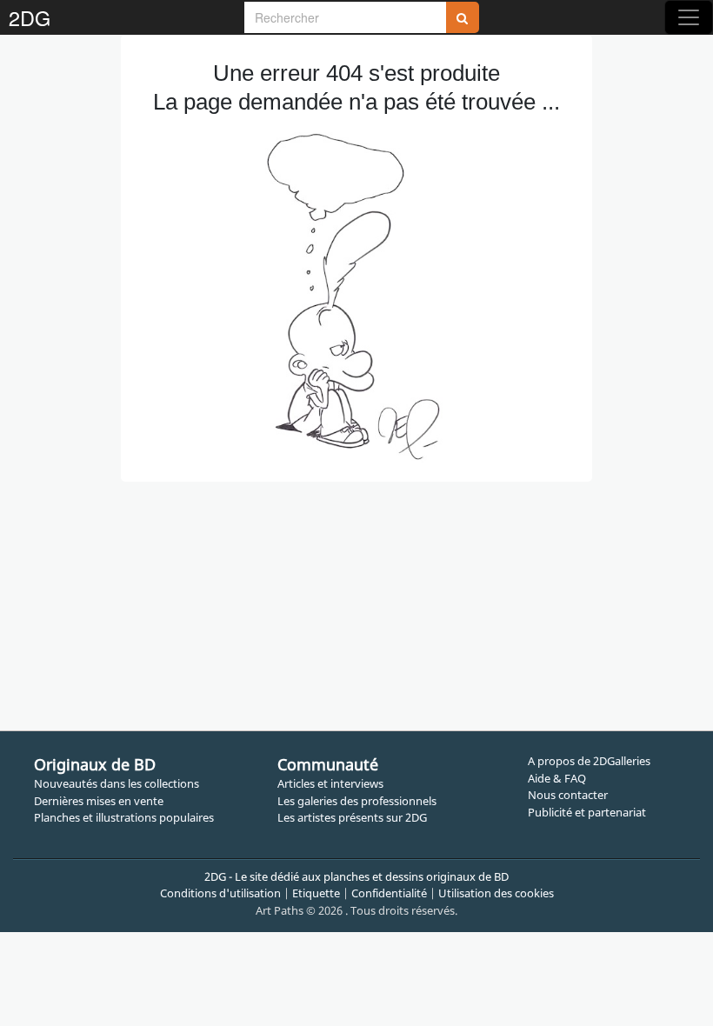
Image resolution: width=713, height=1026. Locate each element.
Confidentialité (389, 893)
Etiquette (316, 893)
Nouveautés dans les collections (116, 783)
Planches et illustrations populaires (124, 817)
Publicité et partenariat (587, 812)
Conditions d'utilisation (220, 893)
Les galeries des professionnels (356, 801)
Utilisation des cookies (496, 893)
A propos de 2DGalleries (589, 761)
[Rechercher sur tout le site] (462, 17)
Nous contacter (568, 795)
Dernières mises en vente (98, 801)
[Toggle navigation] (688, 17)
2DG (29, 17)
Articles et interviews (330, 783)
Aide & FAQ (557, 778)
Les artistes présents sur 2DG (352, 817)
